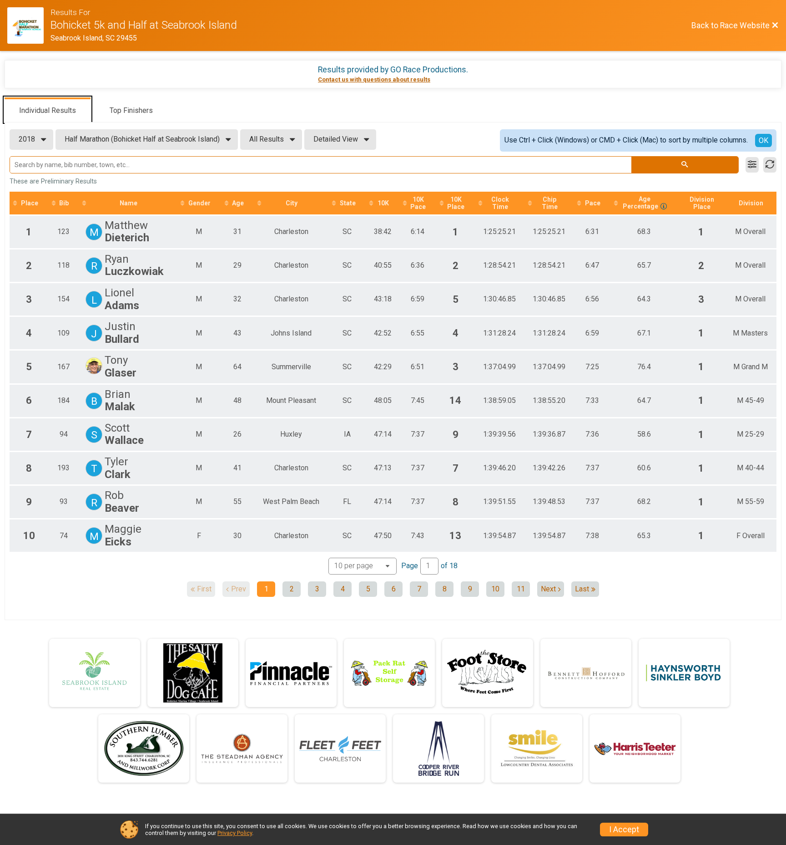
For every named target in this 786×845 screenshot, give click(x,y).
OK (763, 140)
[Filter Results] (752, 165)
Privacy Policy (234, 833)
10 (495, 589)
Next (548, 589)
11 (521, 589)
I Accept (624, 829)
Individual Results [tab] (47, 110)
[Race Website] (28, 25)
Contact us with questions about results (374, 79)
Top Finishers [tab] (131, 110)
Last (582, 589)
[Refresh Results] (769, 165)
